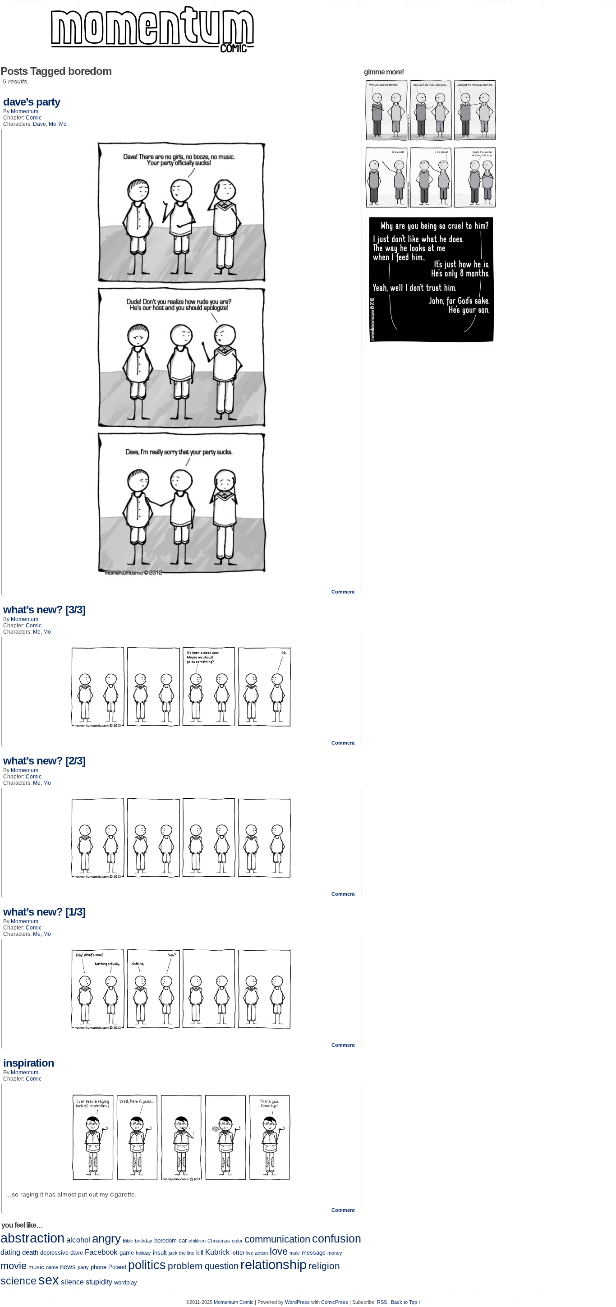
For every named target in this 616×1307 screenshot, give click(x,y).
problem (185, 1266)
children (197, 1240)
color (237, 1240)
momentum (24, 111)
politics (147, 1265)
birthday (143, 1240)
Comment (343, 591)
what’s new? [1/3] (44, 912)
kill (199, 1252)
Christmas (218, 1240)
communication (277, 1239)
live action (257, 1253)
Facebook (101, 1251)
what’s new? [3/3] (44, 609)
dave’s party (31, 102)
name (52, 1267)
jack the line (181, 1253)
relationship (273, 1264)
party (83, 1267)
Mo (63, 124)
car (183, 1240)
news (68, 1266)
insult (160, 1252)
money (334, 1253)
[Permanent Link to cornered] (430, 209)
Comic (33, 118)
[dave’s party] (181, 576)
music (36, 1267)
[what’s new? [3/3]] (181, 727)
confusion (336, 1239)
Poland (117, 1267)
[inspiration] (181, 1181)
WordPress (297, 1302)
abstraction (32, 1238)
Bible (128, 1240)
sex (48, 1279)
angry (106, 1238)
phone (98, 1267)
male (295, 1253)
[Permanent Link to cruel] (430, 345)
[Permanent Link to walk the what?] (430, 141)
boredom (165, 1240)
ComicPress (334, 1302)
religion (324, 1266)
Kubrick (217, 1252)
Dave (39, 124)
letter (237, 1252)
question (222, 1266)
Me (52, 124)
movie (13, 1265)
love (279, 1251)
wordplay (125, 1282)
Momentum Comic (233, 1302)
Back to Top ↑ (406, 1302)
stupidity (99, 1282)
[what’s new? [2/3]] (181, 878)
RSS (382, 1302)
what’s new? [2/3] (44, 761)
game (127, 1252)
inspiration (28, 1063)
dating (10, 1252)
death (30, 1252)
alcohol (78, 1239)
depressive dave (61, 1252)
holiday (143, 1253)
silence (72, 1282)
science (18, 1281)
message (314, 1252)
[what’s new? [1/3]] (181, 1029)
